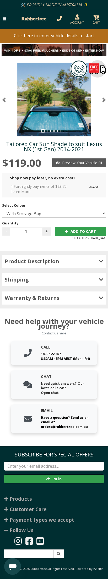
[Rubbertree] (33, 19)
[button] (4, 19)
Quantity (10, 223)
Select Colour (14, 205)
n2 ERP (97, 569)
